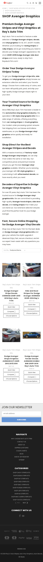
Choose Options (11, 316)
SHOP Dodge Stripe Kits (21, 476)
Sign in (17, 457)
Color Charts (21, 451)
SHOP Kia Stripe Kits (21, 494)
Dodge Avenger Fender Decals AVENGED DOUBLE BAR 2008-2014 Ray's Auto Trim (31, 361)
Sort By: (6, 250)
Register (25, 457)
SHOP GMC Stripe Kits (21, 485)
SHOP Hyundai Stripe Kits (21, 488)
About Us (21, 445)
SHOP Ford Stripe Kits (21, 482)
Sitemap (21, 460)
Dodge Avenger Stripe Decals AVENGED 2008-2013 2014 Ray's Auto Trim (11, 296)
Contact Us (21, 442)
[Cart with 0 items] (36, 3)
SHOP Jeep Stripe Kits (21, 491)
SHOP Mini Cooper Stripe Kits (21, 497)
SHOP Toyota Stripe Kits (21, 500)
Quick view (11, 307)
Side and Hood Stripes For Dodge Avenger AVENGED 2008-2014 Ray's (32, 294)
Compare (10, 311)
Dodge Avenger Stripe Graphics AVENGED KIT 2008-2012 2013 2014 (11, 360)
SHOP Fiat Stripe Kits (21, 479)
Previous (3, 559)
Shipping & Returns (21, 448)
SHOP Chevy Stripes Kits (21, 473)
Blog (21, 454)
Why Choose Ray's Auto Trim (21, 439)
